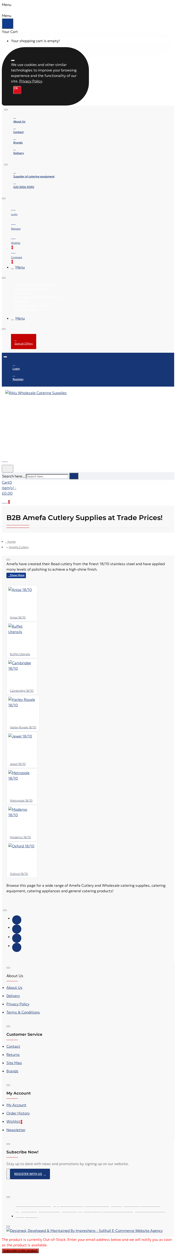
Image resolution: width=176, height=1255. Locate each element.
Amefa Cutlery (19, 547)
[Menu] (7, 459)
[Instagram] (16, 938)
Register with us (28, 1174)
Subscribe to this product (20, 1250)
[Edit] (13, 60)
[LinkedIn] (16, 947)
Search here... (13, 476)
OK (16, 88)
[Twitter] (16, 929)
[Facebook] (16, 919)
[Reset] (7, 23)
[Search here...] (7, 468)
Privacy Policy (30, 81)
